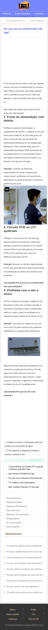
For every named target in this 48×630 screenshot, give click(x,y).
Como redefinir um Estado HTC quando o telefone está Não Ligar (25, 468)
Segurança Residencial (16, 506)
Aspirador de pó (13, 510)
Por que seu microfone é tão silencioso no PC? (25, 563)
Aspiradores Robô (14, 502)
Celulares (39, 14)
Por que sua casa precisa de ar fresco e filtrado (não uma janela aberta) (25, 581)
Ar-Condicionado (13, 523)
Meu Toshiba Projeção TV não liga (23, 487)
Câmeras (6, 14)
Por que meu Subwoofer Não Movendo (25, 478)
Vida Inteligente (13, 527)
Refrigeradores (12, 519)
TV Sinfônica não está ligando (21, 483)
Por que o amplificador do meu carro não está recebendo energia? (25, 552)
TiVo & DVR (33, 619)
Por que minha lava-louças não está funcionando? (25, 569)
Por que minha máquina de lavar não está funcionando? (25, 575)
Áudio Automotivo (22, 14)
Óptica (13, 610)
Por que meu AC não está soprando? (23, 586)
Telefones (12, 619)
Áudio (33, 610)
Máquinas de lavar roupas (17, 514)
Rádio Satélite (12, 614)
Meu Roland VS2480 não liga (21, 474)
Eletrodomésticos (13, 498)
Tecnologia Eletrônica (15, 21)
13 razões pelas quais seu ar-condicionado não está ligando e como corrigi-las (25, 592)
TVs (33, 614)
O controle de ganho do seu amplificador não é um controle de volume (25, 546)
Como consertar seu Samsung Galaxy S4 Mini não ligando (25, 557)
